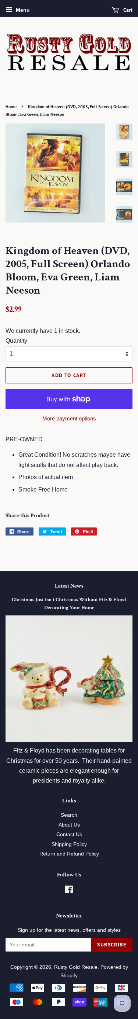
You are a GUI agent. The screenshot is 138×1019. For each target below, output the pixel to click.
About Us (69, 825)
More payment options (69, 418)
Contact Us (69, 834)
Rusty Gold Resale (76, 967)
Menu (22, 10)
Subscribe (111, 944)
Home (11, 106)
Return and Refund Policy (69, 854)
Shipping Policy (69, 844)
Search (69, 815)
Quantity (16, 341)
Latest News (69, 585)
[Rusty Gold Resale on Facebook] (69, 891)
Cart (127, 10)
